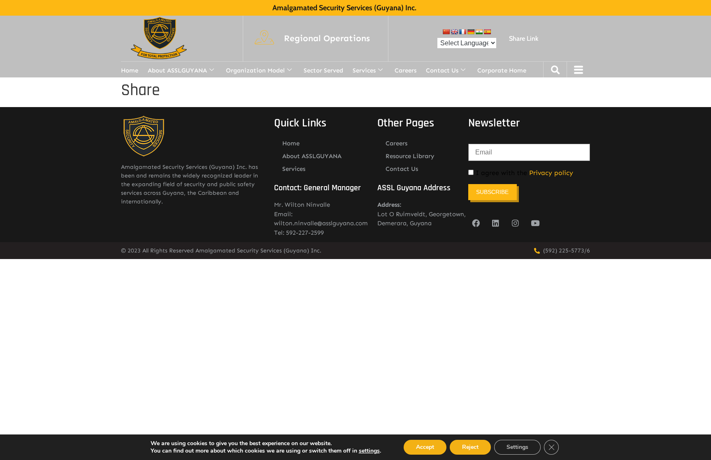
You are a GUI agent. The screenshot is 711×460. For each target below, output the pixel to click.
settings (369, 451)
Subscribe (492, 192)
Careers (405, 70)
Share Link (523, 38)
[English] (454, 31)
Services (364, 70)
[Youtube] (535, 223)
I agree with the (523, 173)
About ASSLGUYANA (177, 70)
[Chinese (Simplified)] (446, 31)
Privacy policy (551, 173)
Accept (425, 447)
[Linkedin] (496, 223)
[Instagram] (515, 223)
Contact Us (442, 70)
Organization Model (255, 70)
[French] (462, 31)
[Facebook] (476, 223)
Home (129, 70)
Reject (470, 447)
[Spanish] (487, 31)
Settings (517, 447)
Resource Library (410, 156)
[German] (470, 31)
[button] (327, 38)
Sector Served (323, 70)
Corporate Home (501, 70)
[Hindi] (479, 31)
